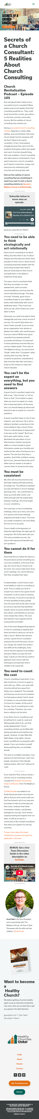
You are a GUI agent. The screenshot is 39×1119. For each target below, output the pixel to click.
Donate (20, 1064)
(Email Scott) (19, 931)
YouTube (19, 859)
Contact (19, 1069)
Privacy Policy (19, 1114)
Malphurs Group (16, 1106)
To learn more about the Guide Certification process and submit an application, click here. (18, 835)
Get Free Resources (19, 1083)
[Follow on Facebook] (15, 1075)
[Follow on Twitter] (19, 1075)
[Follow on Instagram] (23, 1075)
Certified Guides (10, 791)
